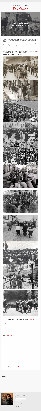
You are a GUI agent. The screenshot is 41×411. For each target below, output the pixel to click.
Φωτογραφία (27, 27)
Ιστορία (22, 27)
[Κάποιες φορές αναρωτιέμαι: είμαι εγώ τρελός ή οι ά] (23, 385)
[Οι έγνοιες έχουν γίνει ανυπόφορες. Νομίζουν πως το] (23, 382)
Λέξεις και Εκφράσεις (9, 335)
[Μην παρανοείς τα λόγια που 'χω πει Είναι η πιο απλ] (23, 388)
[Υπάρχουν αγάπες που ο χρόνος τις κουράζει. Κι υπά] (3, 388)
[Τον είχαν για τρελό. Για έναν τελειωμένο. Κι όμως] (3, 382)
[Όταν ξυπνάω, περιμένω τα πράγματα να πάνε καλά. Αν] (23, 380)
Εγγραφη (17, 401)
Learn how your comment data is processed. (23, 366)
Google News (31, 319)
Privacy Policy (17, 406)
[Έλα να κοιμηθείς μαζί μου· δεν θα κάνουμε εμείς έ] (3, 380)
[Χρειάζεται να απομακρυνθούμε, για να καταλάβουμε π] (3, 385)
